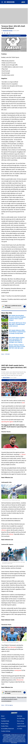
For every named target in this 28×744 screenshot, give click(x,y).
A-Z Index (19, 728)
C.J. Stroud (22, 454)
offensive (3, 530)
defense (11, 534)
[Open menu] (2, 2)
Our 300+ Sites (21, 718)
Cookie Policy (4, 726)
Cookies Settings (5, 731)
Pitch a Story (20, 721)
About (2, 716)
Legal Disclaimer (21, 726)
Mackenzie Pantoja (7, 30)
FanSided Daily (5, 721)
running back (17, 670)
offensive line (19, 680)
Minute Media (8, 734)
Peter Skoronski (11, 647)
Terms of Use (20, 723)
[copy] (10, 33)
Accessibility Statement (7, 728)
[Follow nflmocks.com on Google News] (25, 306)
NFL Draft (7, 354)
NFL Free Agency (9, 705)
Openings (19, 716)
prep (23, 402)
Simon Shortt (6, 377)
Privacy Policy (4, 723)
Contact (3, 718)
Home (2, 354)
